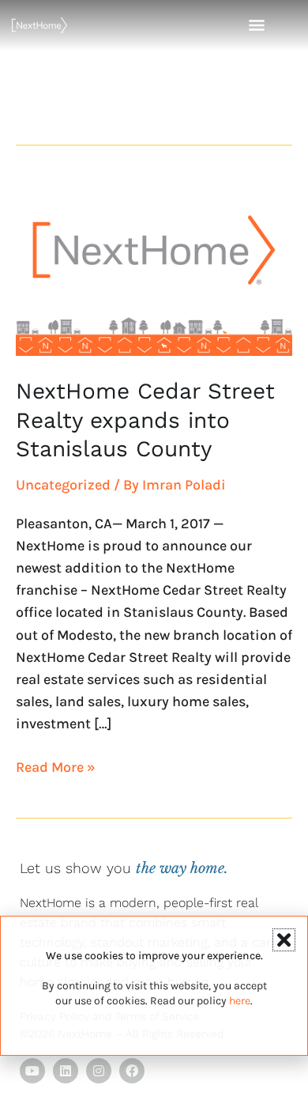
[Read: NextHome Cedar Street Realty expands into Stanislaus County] (154, 267)
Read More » (56, 766)
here (239, 1000)
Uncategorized (63, 484)
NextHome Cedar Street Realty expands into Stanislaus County (145, 420)
